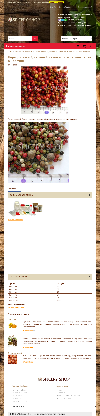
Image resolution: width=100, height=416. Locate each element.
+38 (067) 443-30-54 (78, 17)
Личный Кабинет (19, 390)
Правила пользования (66, 398)
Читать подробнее (16, 307)
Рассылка (17, 398)
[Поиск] (35, 38)
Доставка (61, 393)
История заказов (20, 393)
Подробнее (28, 330)
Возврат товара (20, 401)
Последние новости (23, 52)
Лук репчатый (15, 353)
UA (51, 7)
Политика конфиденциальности (69, 396)
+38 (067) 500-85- (74, 20)
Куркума (12, 319)
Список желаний (19, 396)
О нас (59, 390)
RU (55, 7)
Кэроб (11, 336)
